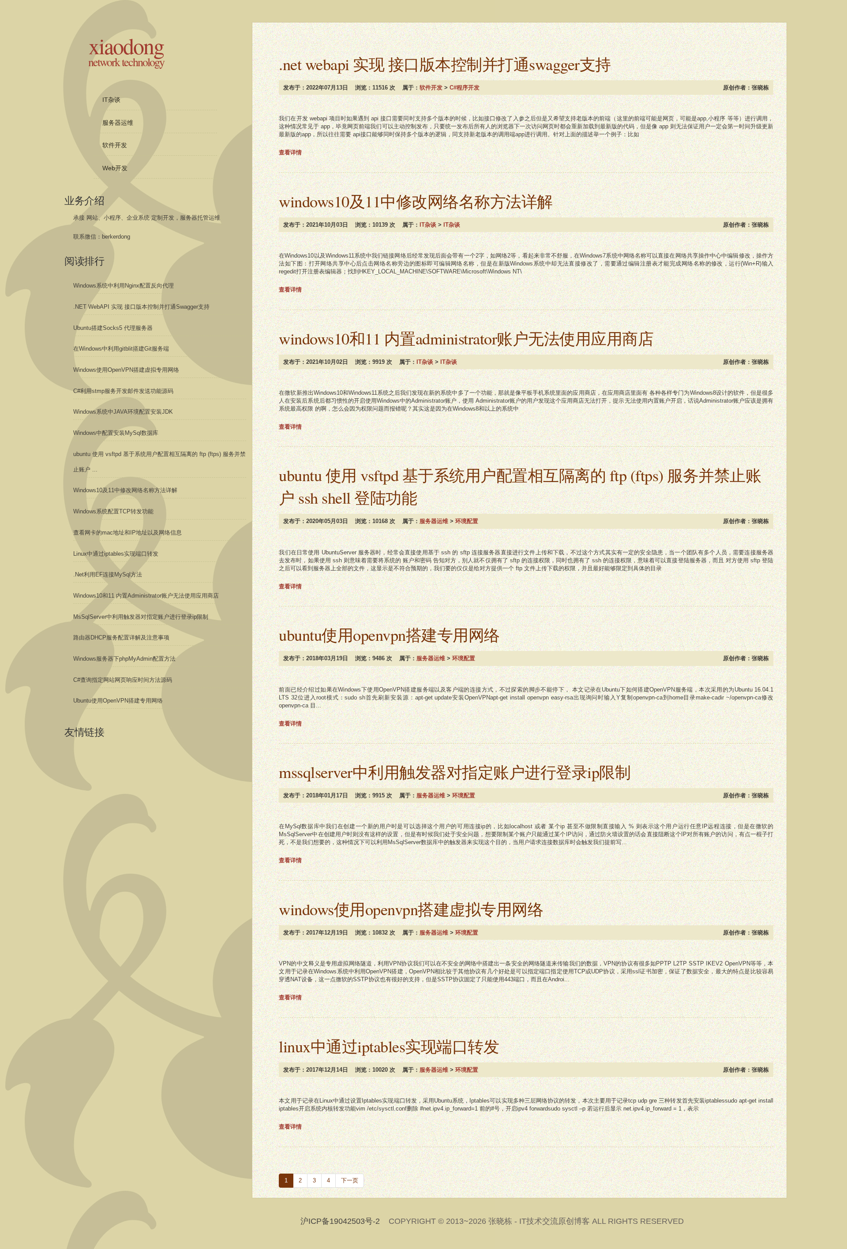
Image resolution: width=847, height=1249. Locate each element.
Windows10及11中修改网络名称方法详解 (416, 201)
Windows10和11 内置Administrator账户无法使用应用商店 (466, 338)
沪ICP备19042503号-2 (340, 1221)
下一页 (349, 1180)
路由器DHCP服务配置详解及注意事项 (121, 637)
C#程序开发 (465, 87)
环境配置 (466, 521)
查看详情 (290, 152)
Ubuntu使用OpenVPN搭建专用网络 (389, 634)
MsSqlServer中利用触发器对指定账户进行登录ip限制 (454, 771)
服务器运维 (434, 521)
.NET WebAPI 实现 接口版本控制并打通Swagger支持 (445, 64)
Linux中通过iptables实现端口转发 (389, 1046)
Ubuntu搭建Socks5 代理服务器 (113, 328)
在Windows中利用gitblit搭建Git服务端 (121, 348)
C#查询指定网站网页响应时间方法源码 (122, 680)
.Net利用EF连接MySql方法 (107, 574)
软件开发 (431, 87)
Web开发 (114, 168)
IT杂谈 (428, 224)
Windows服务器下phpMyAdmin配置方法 (124, 658)
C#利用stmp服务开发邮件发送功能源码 (123, 391)
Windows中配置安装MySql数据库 (115, 433)
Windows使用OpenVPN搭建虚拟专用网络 (411, 909)
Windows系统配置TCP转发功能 (113, 511)
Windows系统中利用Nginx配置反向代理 (123, 285)
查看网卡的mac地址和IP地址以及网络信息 (127, 532)
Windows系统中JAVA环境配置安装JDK (123, 411)
